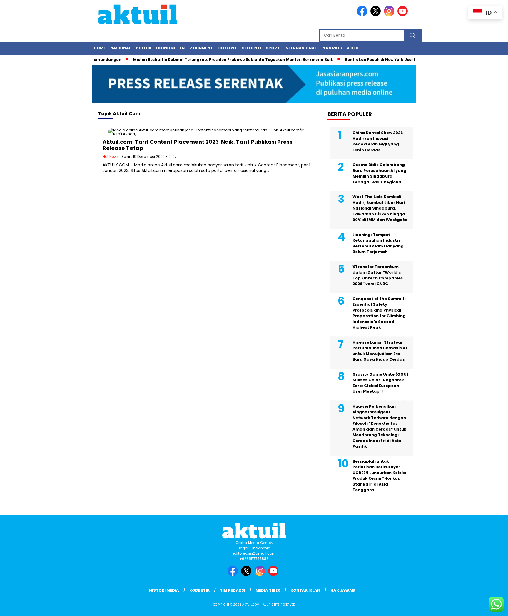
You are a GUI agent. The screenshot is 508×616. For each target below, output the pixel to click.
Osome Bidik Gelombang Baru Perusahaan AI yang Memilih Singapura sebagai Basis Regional (379, 173)
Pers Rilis (331, 48)
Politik (143, 48)
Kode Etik (199, 590)
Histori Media (164, 590)
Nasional (120, 48)
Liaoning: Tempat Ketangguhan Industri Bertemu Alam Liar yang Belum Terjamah (378, 243)
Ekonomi (165, 48)
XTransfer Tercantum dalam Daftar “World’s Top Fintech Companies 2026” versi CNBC (377, 275)
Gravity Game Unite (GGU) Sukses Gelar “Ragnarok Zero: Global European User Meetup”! (380, 382)
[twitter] (376, 15)
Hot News (111, 156)
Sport (273, 48)
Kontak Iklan (305, 590)
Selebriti (251, 48)
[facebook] (363, 15)
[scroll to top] (488, 607)
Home (100, 48)
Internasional (300, 48)
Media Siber (267, 590)
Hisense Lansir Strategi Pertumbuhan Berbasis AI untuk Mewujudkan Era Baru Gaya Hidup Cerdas (379, 350)
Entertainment (196, 48)
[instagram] (390, 15)
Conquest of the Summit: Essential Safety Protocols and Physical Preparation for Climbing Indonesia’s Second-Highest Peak (379, 313)
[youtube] (403, 15)
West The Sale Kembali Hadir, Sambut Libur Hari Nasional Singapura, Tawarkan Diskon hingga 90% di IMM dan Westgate (379, 208)
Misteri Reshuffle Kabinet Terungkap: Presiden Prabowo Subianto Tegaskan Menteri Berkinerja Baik (225, 59)
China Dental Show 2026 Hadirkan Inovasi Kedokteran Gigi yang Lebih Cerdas (377, 141)
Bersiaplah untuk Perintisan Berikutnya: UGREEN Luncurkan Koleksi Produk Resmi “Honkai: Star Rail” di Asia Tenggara (379, 475)
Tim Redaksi (232, 590)
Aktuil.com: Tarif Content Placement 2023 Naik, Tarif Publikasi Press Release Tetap (198, 145)
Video (353, 48)
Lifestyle (227, 48)
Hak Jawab (342, 590)
